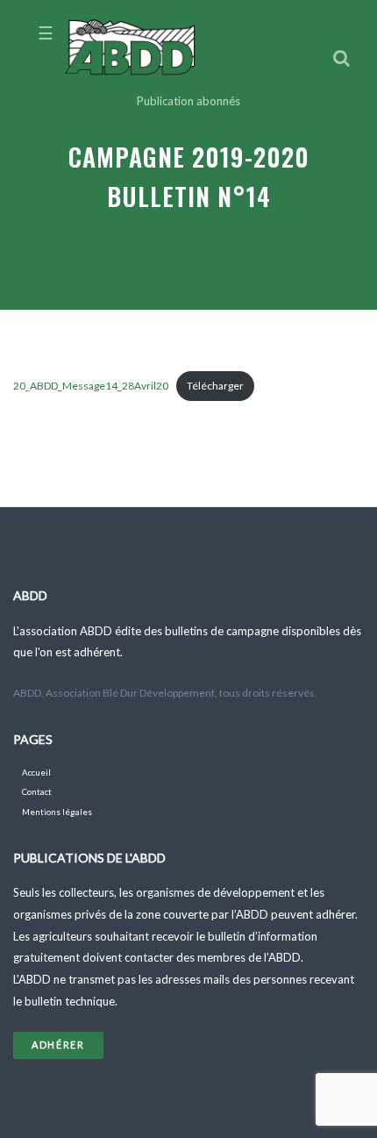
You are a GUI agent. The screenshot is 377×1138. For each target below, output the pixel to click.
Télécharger (215, 385)
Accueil (36, 772)
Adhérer (58, 1044)
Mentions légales (57, 812)
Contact (37, 792)
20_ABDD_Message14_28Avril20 (90, 385)
